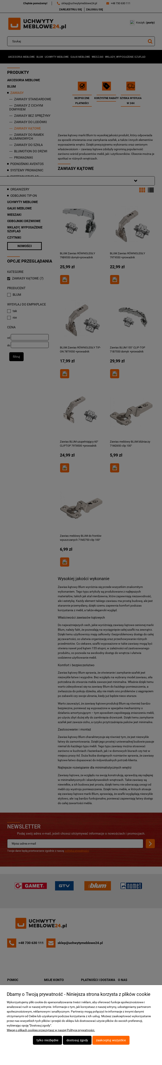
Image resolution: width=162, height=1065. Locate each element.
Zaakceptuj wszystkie (111, 1040)
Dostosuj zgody (77, 1040)
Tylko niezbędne (47, 1040)
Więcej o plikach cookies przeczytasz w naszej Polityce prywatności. (51, 1030)
